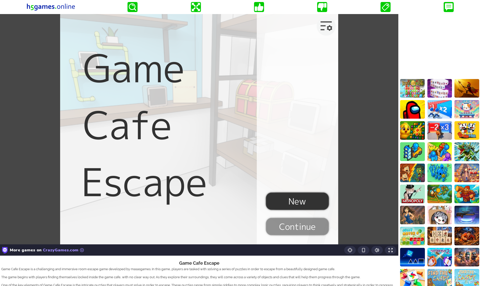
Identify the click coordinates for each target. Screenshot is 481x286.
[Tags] (386, 7)
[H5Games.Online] (51, 7)
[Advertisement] (439, 45)
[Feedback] (449, 7)
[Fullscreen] (196, 7)
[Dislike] (322, 7)
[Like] (259, 7)
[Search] (133, 7)
